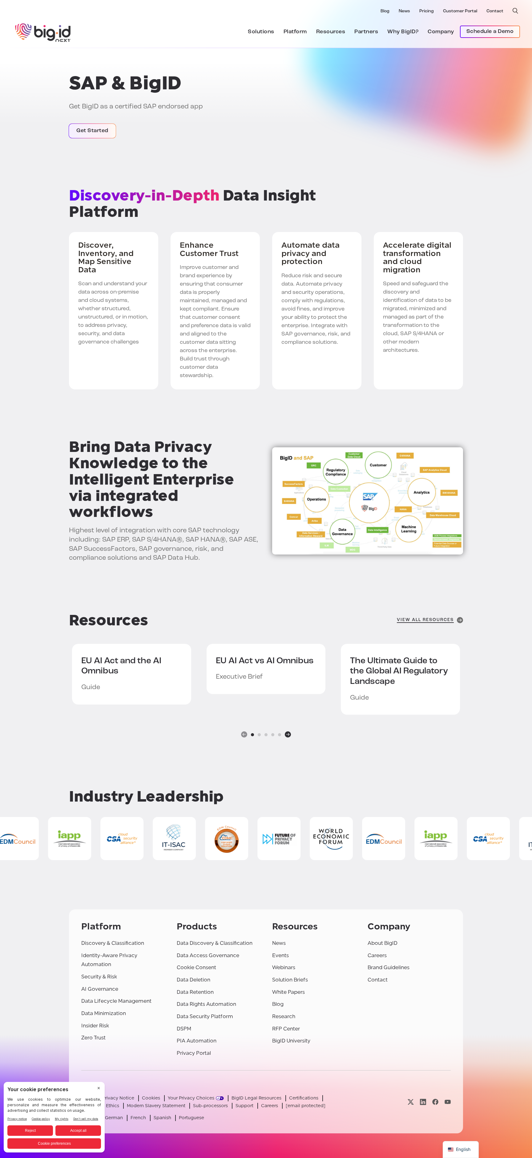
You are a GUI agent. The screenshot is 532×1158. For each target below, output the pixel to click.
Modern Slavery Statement (156, 1105)
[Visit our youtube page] (448, 1101)
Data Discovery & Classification (214, 943)
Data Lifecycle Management (116, 1001)
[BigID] (43, 32)
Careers (377, 955)
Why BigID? (402, 32)
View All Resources (425, 620)
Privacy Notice (118, 1098)
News (404, 11)
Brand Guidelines (388, 967)
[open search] (515, 10)
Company (441, 32)
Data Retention (195, 992)
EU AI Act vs (265, 661)
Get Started (92, 131)
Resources (330, 32)
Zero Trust (93, 1038)
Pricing (426, 11)
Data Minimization (103, 1013)
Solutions (261, 32)
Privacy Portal (194, 1053)
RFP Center (286, 1029)
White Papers (288, 992)
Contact (494, 11)
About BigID (382, 943)
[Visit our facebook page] (435, 1101)
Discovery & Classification (112, 943)
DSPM (184, 1029)
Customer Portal (460, 11)
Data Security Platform (205, 1016)
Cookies (151, 1098)
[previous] (244, 734)
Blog (385, 11)
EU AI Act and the (121, 666)
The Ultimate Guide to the (399, 671)
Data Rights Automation (206, 1004)
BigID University (291, 1041)
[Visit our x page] (411, 1101)
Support (244, 1105)
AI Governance (99, 989)
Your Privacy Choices (191, 1098)
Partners (366, 32)
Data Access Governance (208, 955)
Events (280, 955)
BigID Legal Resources (256, 1098)
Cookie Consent (196, 967)
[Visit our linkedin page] (423, 1101)
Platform (295, 32)
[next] (288, 734)
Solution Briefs (290, 980)
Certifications (303, 1098)
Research (283, 1016)
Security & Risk (99, 977)
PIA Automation (196, 1041)
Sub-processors (210, 1105)
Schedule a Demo (490, 32)
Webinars (283, 967)
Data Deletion (193, 980)
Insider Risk (95, 1026)
